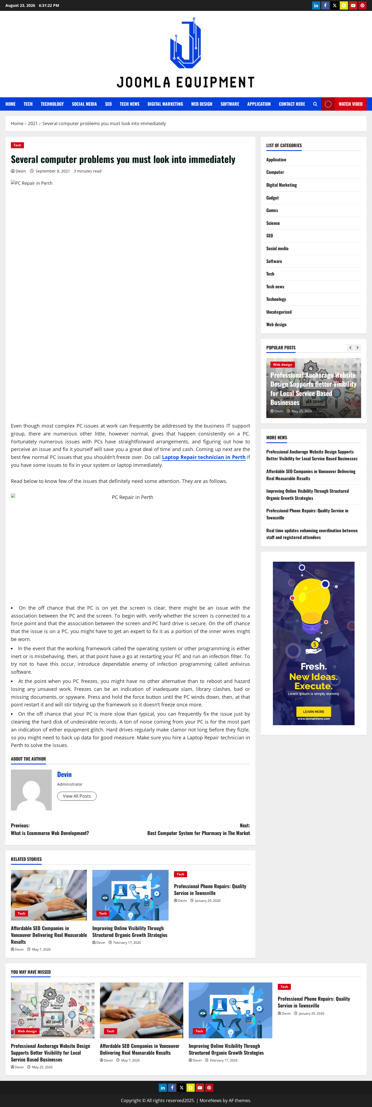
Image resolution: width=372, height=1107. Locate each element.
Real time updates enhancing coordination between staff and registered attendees (312, 533)
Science (273, 222)
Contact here (292, 104)
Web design (201, 104)
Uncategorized (279, 311)
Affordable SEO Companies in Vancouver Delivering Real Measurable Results (49, 934)
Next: (198, 829)
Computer (275, 172)
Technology (52, 104)
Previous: (50, 829)
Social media (84, 104)
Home (10, 104)
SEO (108, 104)
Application (259, 104)
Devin (21, 171)
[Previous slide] (350, 347)
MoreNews (211, 1100)
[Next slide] (357, 347)
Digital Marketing (165, 104)
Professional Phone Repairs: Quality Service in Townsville (210, 889)
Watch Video (350, 104)
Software (230, 104)
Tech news (129, 104)
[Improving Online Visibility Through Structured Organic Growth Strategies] (130, 895)
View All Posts (77, 796)
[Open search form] (315, 104)
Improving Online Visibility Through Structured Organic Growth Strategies (129, 931)
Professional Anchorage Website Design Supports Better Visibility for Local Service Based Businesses (313, 388)
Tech (28, 104)
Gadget (272, 197)
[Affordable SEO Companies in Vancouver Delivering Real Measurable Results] (49, 895)
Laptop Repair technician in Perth (204, 457)
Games (272, 210)
